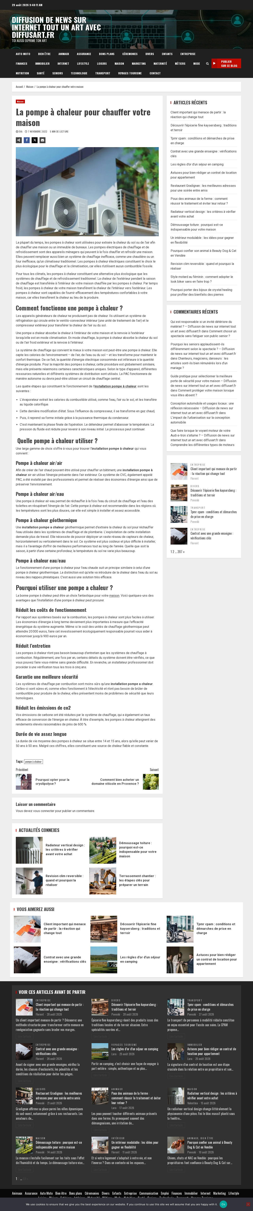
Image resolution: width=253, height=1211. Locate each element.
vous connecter (43, 811)
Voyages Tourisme (130, 73)
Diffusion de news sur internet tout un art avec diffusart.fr (56, 27)
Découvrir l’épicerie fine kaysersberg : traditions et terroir (213, 492)
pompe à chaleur (33, 761)
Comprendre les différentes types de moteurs (202, 445)
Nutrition (22, 73)
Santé (40, 73)
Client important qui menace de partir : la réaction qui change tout (214, 471)
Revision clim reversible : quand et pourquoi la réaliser (29, 881)
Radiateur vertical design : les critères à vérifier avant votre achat (29, 850)
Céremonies (130, 54)
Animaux (64, 54)
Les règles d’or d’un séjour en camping (197, 164)
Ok (223, 1204)
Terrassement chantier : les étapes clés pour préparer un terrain (102, 881)
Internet (63, 63)
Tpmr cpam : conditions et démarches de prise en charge (180, 929)
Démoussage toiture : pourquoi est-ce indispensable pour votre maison (102, 850)
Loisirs (102, 63)
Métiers (180, 63)
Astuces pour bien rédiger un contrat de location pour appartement (180, 960)
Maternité (160, 63)
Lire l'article (24, 1036)
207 (179, 551)
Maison (119, 63)
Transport (102, 73)
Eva (21, 131)
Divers (149, 54)
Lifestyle (83, 63)
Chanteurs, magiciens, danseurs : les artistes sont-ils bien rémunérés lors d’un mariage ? (199, 363)
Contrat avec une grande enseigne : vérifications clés (27, 960)
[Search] (207, 63)
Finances (21, 63)
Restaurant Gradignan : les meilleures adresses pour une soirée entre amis (59, 1095)
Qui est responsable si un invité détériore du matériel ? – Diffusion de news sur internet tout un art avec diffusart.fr (203, 326)
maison (114, 595)
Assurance (84, 54)
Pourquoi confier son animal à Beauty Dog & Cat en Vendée (209, 1144)
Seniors (57, 73)
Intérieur (118, 1138)
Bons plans (106, 54)
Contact (155, 73)
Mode (196, 63)
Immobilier (42, 63)
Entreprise (187, 54)
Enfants (167, 54)
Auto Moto (23, 54)
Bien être (44, 54)
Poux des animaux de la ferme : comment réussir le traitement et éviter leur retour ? (136, 1098)
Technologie (79, 73)
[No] (248, 1204)
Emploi (165, 1193)
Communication (148, 1193)
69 (24, 1178)
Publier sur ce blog (229, 63)
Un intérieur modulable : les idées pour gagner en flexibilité (135, 1144)
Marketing (139, 63)
